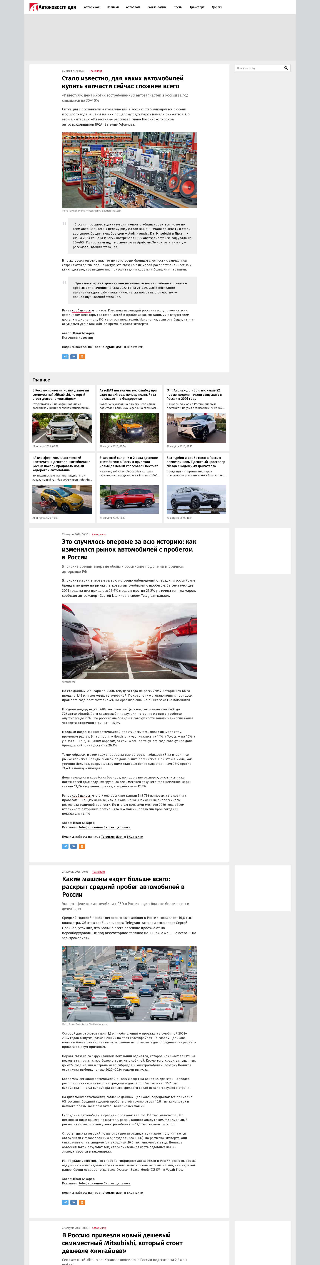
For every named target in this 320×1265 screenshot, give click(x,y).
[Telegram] (65, 356)
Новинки (113, 7)
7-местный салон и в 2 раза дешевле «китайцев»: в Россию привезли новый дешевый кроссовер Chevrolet (129, 462)
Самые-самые (157, 7)
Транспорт (197, 7)
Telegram (108, 347)
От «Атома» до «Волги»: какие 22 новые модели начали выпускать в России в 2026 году (194, 394)
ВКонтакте (135, 347)
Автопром (133, 7)
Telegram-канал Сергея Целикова (105, 827)
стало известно (84, 1161)
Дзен (120, 347)
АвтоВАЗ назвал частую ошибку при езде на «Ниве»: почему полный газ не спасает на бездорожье (128, 394)
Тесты (178, 7)
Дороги (217, 7)
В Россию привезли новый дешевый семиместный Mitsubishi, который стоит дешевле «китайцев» (60, 394)
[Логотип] (52, 7)
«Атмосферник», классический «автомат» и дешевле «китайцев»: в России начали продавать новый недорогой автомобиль (61, 464)
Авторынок (91, 7)
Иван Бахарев (84, 333)
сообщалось (81, 310)
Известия (86, 338)
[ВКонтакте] (73, 356)
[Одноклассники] (82, 356)
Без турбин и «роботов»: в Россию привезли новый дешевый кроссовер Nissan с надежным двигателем (196, 462)
